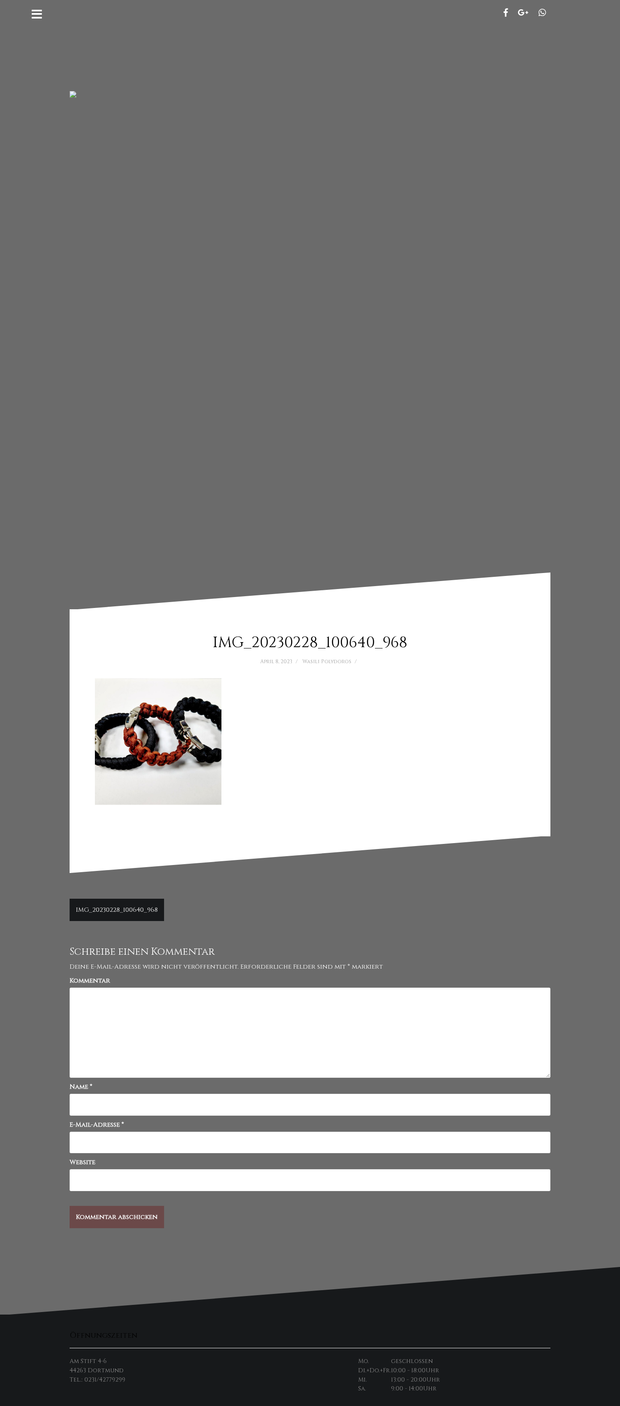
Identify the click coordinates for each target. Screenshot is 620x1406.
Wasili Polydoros (326, 661)
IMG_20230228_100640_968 (117, 909)
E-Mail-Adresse (97, 1124)
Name (81, 1086)
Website (82, 1162)
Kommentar (90, 980)
